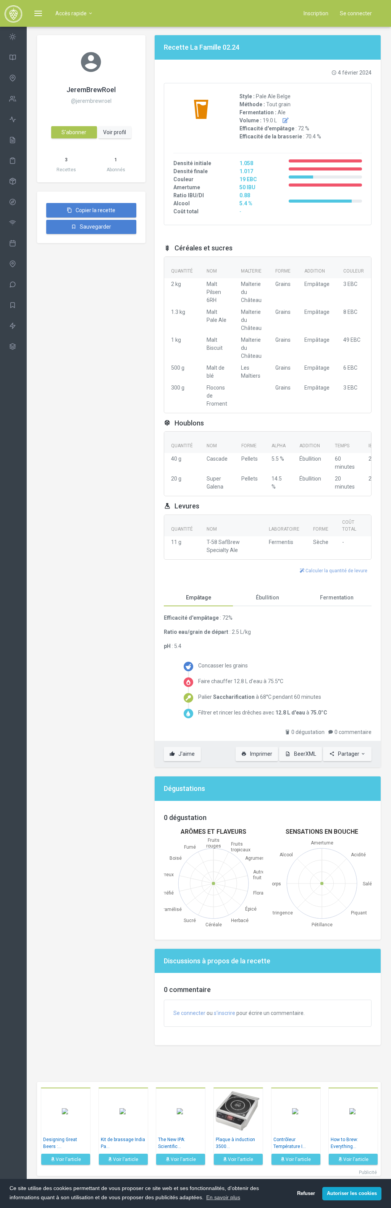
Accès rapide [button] (71, 13)
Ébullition (267, 597)
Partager (348, 754)
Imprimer (260, 754)
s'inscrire (224, 1013)
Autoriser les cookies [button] (352, 1193)
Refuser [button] (306, 1193)
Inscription (316, 13)
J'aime (186, 754)
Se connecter (356, 13)
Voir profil (114, 132)
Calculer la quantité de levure (335, 570)
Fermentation (337, 597)
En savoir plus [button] (223, 1197)
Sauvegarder (95, 227)
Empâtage (198, 597)
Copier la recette (94, 210)
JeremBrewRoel (91, 90)
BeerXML (304, 754)
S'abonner (73, 132)
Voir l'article (68, 1159)
